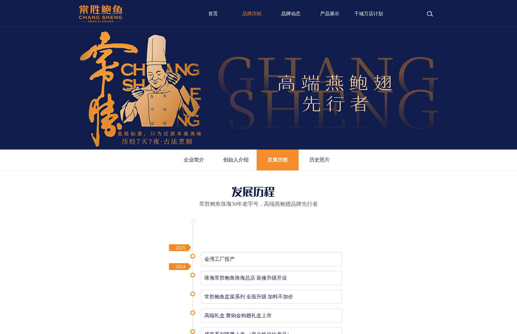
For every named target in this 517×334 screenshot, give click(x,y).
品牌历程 (251, 13)
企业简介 (194, 160)
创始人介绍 (236, 160)
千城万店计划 (368, 13)
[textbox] (415, 14)
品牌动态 (290, 13)
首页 (213, 13)
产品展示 (329, 13)
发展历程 (277, 160)
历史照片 (319, 160)
